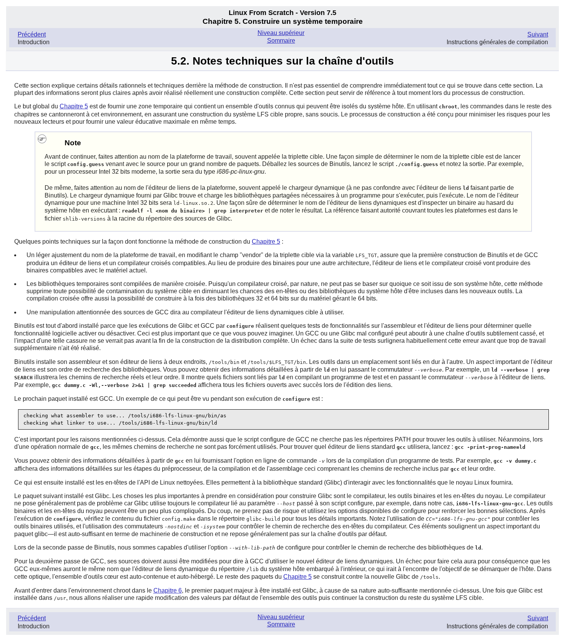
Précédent (32, 34)
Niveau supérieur (281, 33)
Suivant (537, 34)
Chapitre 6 (167, 590)
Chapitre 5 (74, 106)
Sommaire (281, 40)
